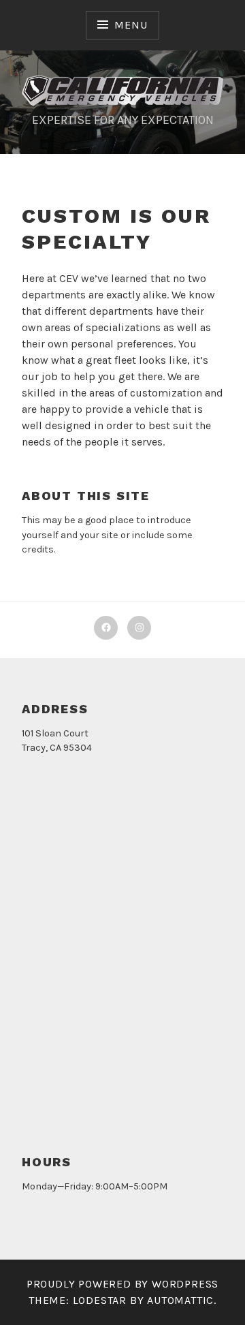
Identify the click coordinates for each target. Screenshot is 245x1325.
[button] (122, 90)
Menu (130, 24)
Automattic (180, 1300)
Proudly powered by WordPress (122, 1283)
